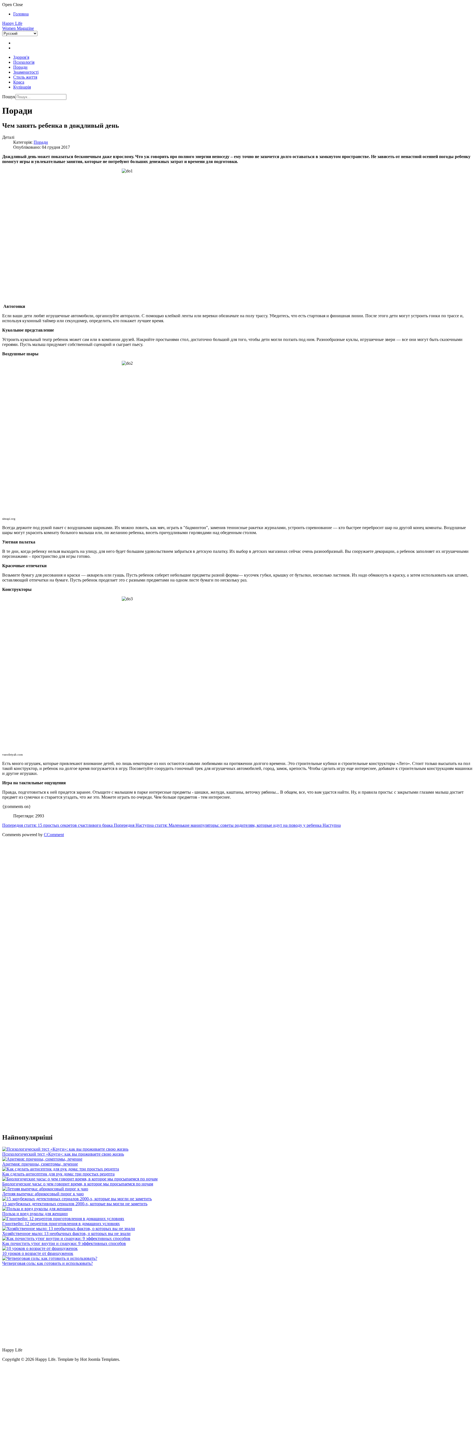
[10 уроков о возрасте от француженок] (40, 1248)
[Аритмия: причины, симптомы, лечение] (42, 1159)
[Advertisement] (167, 885)
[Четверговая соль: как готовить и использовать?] (49, 1258)
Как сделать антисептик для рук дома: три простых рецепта (58, 1174)
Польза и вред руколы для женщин (35, 1213)
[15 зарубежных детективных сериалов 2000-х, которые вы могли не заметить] (77, 1198)
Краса (18, 82)
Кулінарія (22, 87)
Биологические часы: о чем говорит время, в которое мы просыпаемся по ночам (77, 1184)
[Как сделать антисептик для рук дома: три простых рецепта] (60, 1169)
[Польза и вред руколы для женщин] (37, 1208)
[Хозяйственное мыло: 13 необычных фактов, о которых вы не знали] (68, 1228)
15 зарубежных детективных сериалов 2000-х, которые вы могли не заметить (74, 1203)
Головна (21, 14)
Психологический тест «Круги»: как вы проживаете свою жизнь (63, 1154)
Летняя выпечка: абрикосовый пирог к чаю (43, 1193)
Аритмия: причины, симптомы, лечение (40, 1164)
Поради (20, 67)
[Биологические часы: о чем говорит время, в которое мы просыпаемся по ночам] (80, 1179)
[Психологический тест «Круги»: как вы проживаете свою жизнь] (65, 1149)
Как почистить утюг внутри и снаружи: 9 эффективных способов (64, 1243)
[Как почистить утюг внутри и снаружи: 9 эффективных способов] (66, 1238)
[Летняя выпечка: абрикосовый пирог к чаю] (45, 1188)
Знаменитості (26, 72)
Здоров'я (21, 57)
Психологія (23, 62)
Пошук (8, 96)
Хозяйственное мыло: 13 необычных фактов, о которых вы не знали (66, 1233)
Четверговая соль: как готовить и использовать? (47, 1263)
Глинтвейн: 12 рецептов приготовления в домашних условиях (61, 1223)
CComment (54, 834)
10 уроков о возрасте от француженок (37, 1253)
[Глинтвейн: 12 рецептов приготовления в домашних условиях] (63, 1218)
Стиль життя (25, 77)
